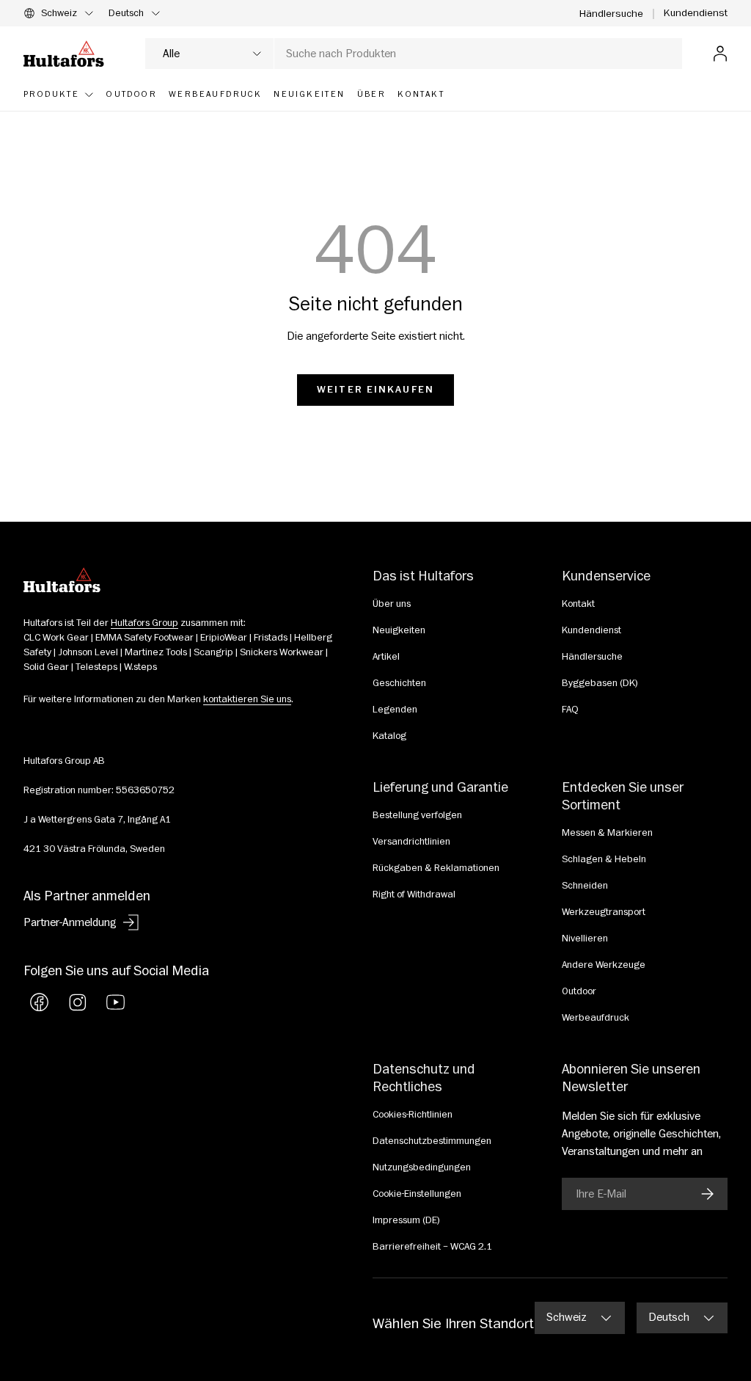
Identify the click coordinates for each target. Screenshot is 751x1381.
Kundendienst (696, 13)
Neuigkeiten (399, 630)
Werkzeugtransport (603, 912)
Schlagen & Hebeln (604, 859)
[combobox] (413, 53)
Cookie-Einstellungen (417, 1193)
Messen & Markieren (607, 832)
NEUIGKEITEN (309, 94)
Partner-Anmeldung (69, 922)
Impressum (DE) (406, 1220)
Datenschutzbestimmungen (432, 1141)
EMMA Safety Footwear (144, 637)
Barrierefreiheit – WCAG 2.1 (432, 1246)
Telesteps (96, 667)
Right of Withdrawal (414, 894)
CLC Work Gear (56, 637)
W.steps (140, 667)
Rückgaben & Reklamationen (436, 868)
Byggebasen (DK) (600, 683)
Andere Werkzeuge (603, 965)
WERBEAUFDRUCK (215, 94)
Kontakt (578, 604)
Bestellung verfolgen (417, 815)
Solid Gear (46, 667)
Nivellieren (585, 938)
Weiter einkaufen (375, 389)
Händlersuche (611, 14)
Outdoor (579, 991)
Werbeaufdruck (595, 1017)
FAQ (570, 709)
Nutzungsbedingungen (422, 1167)
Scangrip (213, 652)
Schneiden (585, 885)
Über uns (392, 604)
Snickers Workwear (281, 652)
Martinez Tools (156, 652)
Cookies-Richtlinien (413, 1114)
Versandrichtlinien (411, 841)
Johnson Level (88, 652)
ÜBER (372, 94)
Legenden (395, 709)
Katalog (389, 736)
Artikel (386, 656)
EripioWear (223, 637)
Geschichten (399, 683)
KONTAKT (421, 94)
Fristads (270, 637)
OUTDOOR (131, 94)
